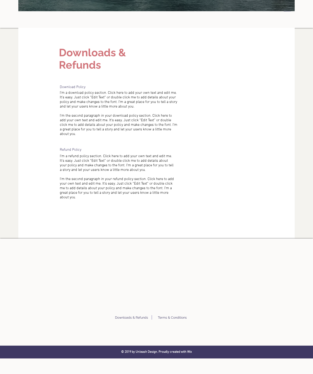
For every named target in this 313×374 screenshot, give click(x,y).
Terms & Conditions (172, 317)
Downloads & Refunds (131, 317)
